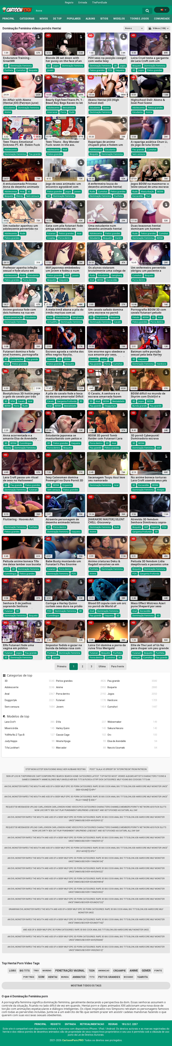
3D (29, 681)
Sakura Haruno (132, 728)
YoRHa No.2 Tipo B (29, 734)
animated (79, 977)
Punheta (9, 70)
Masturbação (147, 191)
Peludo (135, 317)
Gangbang (117, 275)
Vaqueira (119, 70)
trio (36, 970)
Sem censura (29, 706)
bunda (65, 977)
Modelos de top (18, 716)
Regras (112, 1024)
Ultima (102, 666)
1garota (142, 977)
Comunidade (162, 18)
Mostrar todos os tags (86, 985)
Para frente (117, 666)
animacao (103, 970)
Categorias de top (19, 675)
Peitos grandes (81, 681)
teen (92, 970)
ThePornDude (99, 2)
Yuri (148, 195)
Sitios (104, 18)
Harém (118, 237)
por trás (28, 977)
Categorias (27, 18)
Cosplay (51, 237)
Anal (29, 693)
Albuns (90, 18)
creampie (119, 970)
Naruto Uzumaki (132, 747)
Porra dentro (81, 693)
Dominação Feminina (21, 65)
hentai (52, 977)
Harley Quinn (81, 728)
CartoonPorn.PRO (73, 1040)
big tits (25, 970)
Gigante (155, 527)
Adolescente (29, 687)
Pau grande (132, 681)
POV (110, 70)
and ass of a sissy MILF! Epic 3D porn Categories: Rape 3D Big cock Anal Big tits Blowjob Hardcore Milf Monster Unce (86, 930)
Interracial (52, 112)
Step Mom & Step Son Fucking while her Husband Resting (56, 769)
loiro (12, 970)
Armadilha (52, 321)
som (41, 977)
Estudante (10, 107)
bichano (128, 977)
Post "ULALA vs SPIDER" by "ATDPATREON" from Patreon (118, 769)
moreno (46, 970)
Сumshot (132, 706)
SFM (12, 401)
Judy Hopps (29, 741)
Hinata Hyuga (81, 741)
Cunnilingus (26, 443)
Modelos (119, 18)
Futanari (81, 700)
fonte (158, 970)
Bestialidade (69, 107)
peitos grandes (109, 977)
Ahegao (160, 489)
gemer (146, 970)
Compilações (16, 359)
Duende (51, 359)
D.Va (81, 721)
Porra (63, 112)
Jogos (132, 693)
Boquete (132, 687)
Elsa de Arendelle (132, 741)
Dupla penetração (13, 317)
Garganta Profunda (66, 401)
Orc (132, 734)
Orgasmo (67, 485)
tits (91, 977)
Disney (19, 195)
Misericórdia (29, 728)
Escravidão (137, 195)
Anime (81, 687)
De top (57, 18)
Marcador (81, 747)
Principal (8, 18)
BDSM (160, 191)
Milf (67, 275)
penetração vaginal (70, 970)
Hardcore (132, 700)
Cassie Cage (81, 734)
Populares (73, 18)
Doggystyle (29, 700)
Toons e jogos (139, 18)
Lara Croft (29, 721)
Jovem (81, 706)
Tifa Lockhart (29, 747)
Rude (71, 112)
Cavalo (117, 321)
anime (134, 970)
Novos (44, 18)
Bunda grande (139, 405)
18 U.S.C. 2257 (130, 1024)
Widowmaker (132, 721)
